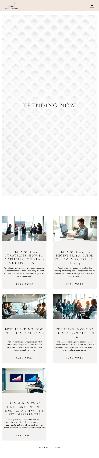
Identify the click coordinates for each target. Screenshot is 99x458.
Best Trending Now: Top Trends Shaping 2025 (24, 333)
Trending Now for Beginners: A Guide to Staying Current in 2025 (74, 257)
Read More (24, 284)
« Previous (43, 447)
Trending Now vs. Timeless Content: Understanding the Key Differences (24, 408)
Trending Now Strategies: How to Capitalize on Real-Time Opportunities (24, 257)
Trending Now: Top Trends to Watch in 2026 (74, 333)
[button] (92, 5)
